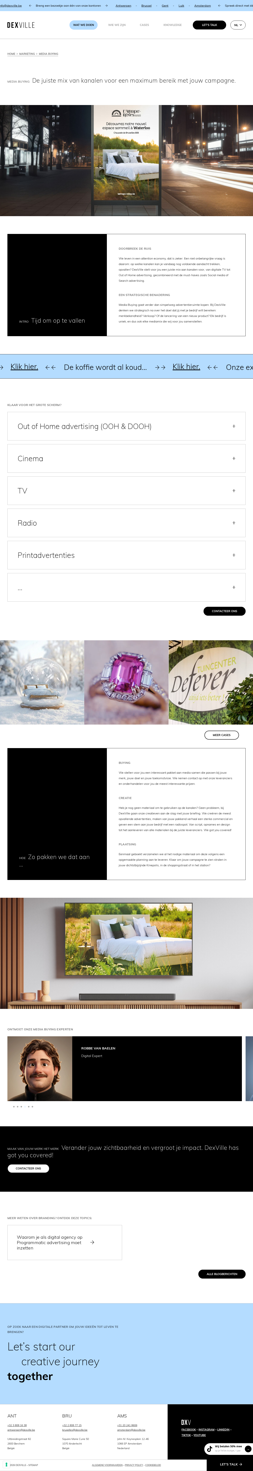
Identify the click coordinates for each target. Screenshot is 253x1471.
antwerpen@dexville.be (21, 1430)
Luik (68, 5)
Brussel (33, 5)
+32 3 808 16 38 (200, 5)
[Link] (126, 1353)
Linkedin (223, 1429)
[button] (238, 25)
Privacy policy (134, 1465)
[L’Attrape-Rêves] (42, 682)
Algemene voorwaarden (107, 1465)
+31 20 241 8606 (127, 1425)
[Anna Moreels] (39, 1068)
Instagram (206, 1429)
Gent (52, 5)
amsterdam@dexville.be (131, 1430)
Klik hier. (103, 366)
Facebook (189, 1429)
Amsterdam (89, 5)
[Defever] (211, 682)
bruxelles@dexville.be (74, 1430)
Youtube (200, 1435)
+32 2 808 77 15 (71, 1425)
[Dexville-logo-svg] (20, 25)
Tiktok (186, 1435)
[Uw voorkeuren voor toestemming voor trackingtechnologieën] (6, 1464)
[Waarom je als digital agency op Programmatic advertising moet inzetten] (65, 1242)
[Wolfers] (126, 682)
